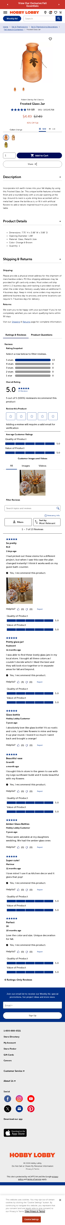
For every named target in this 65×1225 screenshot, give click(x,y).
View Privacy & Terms (35, 1211)
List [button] (52, 129)
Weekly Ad (12, 18)
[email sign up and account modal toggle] (50, 12)
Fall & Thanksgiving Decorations (44, 27)
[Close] (60, 1200)
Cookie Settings (31, 1219)
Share (30, 164)
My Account (10, 1043)
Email (8, 1005)
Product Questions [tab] (41, 334)
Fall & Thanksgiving (20, 27)
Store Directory (11, 1037)
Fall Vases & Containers (13, 29)
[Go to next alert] (59, 5)
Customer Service (13, 1071)
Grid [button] (42, 129)
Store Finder (10, 1049)
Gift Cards (9, 1055)
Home (5, 27)
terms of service (34, 1179)
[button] (6, 138)
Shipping (16, 322)
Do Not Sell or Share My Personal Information (32, 1166)
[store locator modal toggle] (45, 12)
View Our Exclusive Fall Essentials (32, 4)
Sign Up (32, 1015)
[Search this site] (59, 18)
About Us (8, 1081)
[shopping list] (55, 12)
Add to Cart (41, 155)
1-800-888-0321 (12, 1030)
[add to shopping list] (50, 39)
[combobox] (40, 18)
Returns (26, 322)
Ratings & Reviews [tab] (15, 334)
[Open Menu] (5, 12)
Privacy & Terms (32, 1169)
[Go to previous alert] (8, 5)
